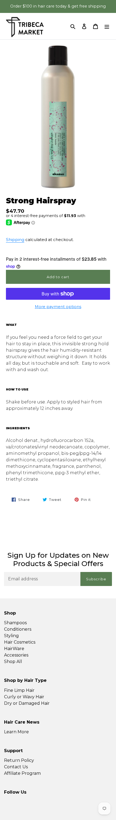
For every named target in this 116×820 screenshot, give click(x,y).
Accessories (16, 655)
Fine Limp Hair (19, 690)
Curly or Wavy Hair (24, 696)
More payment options (58, 306)
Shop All (13, 661)
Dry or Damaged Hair (27, 703)
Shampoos (15, 622)
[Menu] (106, 26)
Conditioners (17, 629)
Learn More (16, 731)
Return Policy (19, 760)
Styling (11, 635)
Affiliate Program (22, 773)
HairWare (14, 648)
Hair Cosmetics (19, 642)
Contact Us (16, 766)
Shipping (15, 239)
